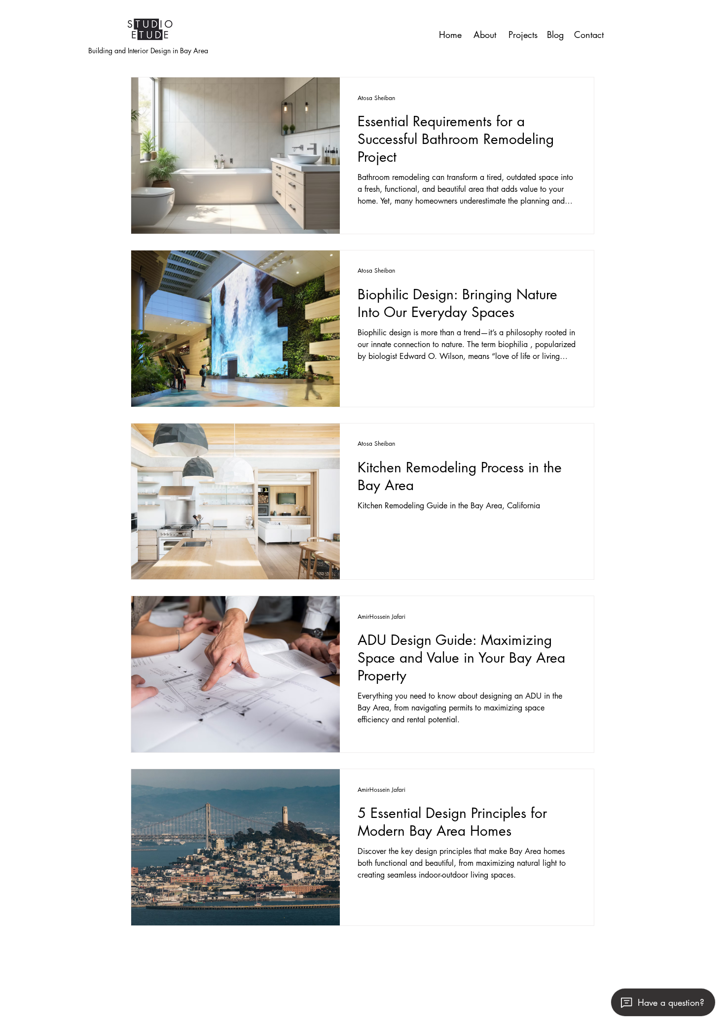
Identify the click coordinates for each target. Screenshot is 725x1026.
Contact (589, 34)
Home (450, 34)
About (484, 34)
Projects (523, 34)
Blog (555, 34)
